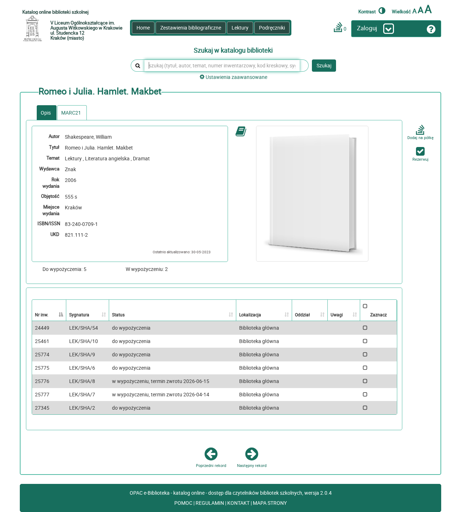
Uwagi (337, 314)
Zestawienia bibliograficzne (190, 27)
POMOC (183, 502)
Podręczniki (272, 27)
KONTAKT (239, 502)
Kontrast (367, 11)
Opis (46, 112)
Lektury (240, 27)
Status (118, 314)
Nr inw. (41, 314)
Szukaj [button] (324, 65)
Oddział (302, 314)
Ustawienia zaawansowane (236, 77)
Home (143, 27)
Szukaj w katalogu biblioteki (233, 50)
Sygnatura (79, 314)
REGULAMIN (210, 502)
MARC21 (71, 112)
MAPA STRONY (270, 502)
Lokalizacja (250, 314)
